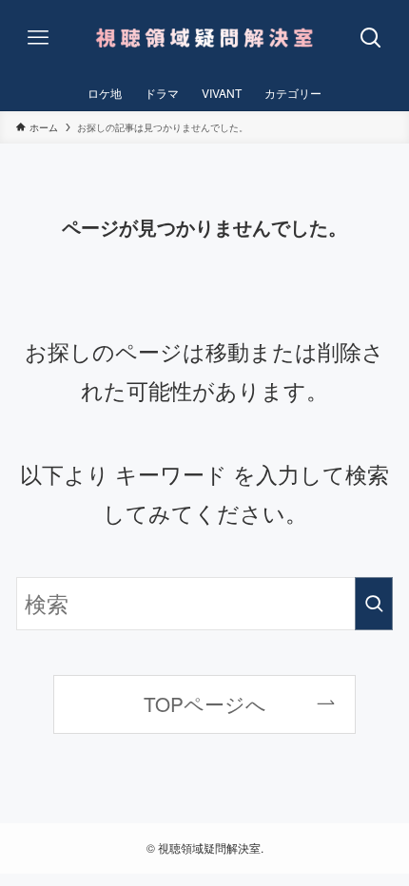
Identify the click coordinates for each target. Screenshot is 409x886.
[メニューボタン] (38, 38)
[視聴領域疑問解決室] (204, 38)
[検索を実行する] (374, 603)
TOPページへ (205, 703)
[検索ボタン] (371, 38)
